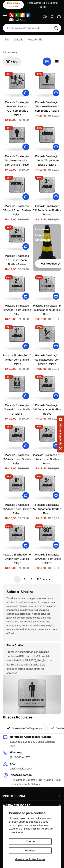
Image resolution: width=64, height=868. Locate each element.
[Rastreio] (45, 17)
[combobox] (32, 28)
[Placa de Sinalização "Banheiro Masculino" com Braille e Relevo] (17, 138)
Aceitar (30, 841)
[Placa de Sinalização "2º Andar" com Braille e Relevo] (17, 287)
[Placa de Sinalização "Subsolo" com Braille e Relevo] (17, 188)
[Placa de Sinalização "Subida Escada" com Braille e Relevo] (47, 337)
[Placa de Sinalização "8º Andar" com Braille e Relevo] (17, 437)
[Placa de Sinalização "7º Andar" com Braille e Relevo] (47, 437)
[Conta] (52, 17)
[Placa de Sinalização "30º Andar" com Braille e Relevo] (47, 536)
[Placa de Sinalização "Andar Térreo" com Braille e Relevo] (47, 138)
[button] (60, 434)
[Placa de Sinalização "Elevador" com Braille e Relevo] (17, 387)
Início (6, 39)
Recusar (30, 850)
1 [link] (17, 579)
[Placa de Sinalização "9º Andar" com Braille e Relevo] (47, 387)
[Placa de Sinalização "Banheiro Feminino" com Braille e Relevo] (47, 84)
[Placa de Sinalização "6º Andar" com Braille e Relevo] (17, 487)
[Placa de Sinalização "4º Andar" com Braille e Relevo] (17, 536)
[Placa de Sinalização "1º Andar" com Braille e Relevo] (17, 337)
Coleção (18, 39)
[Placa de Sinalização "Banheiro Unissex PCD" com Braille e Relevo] (17, 84)
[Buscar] (56, 28)
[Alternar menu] (5, 17)
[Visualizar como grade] (47, 61)
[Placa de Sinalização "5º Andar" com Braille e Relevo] (47, 487)
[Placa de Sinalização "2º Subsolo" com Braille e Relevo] (17, 238)
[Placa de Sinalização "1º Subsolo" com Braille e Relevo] (47, 287)
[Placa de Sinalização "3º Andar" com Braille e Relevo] (47, 188)
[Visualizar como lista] (57, 61)
